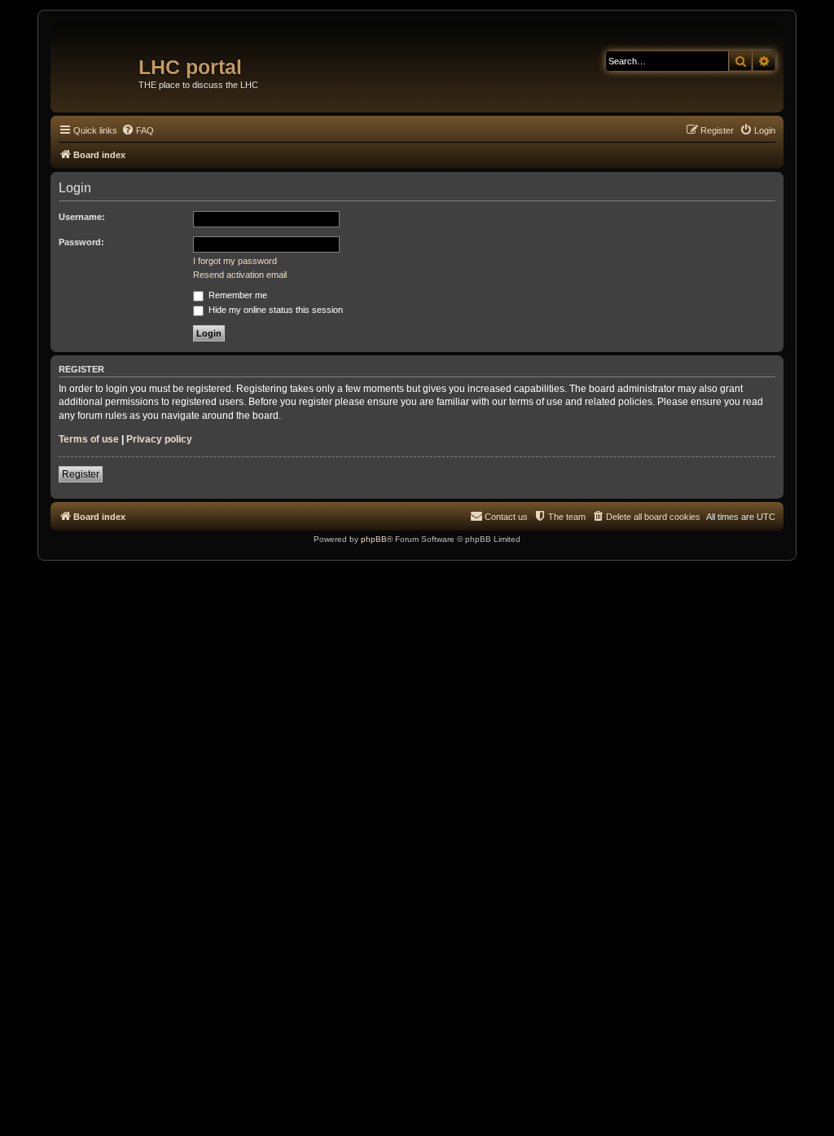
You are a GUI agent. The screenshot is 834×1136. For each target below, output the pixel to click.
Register (80, 474)
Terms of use (89, 439)
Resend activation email (240, 275)
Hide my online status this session (274, 310)
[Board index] (96, 61)
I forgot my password (235, 261)
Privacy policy (159, 439)
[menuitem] (137, 130)
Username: (82, 217)
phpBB (374, 539)
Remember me (236, 295)
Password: (81, 242)
